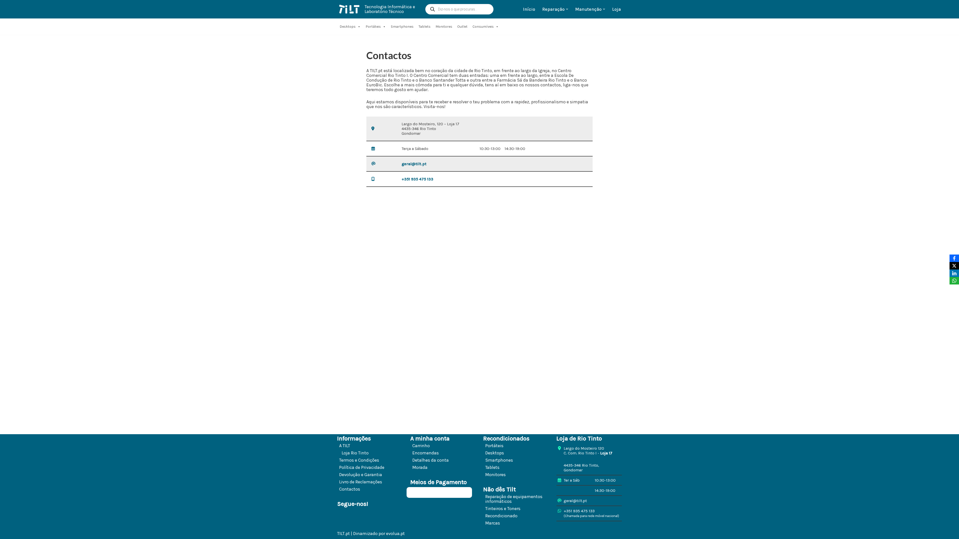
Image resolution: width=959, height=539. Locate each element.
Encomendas (425, 453)
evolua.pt (395, 533)
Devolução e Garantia (360, 474)
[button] (567, 9)
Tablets (425, 26)
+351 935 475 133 (417, 179)
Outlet (462, 26)
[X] (954, 266)
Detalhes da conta (430, 460)
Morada (420, 467)
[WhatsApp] (954, 280)
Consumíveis (483, 26)
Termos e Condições (359, 460)
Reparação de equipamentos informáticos (513, 499)
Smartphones (402, 26)
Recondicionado (501, 516)
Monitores (444, 26)
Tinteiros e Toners (502, 508)
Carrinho (421, 445)
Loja (616, 9)
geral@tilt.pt (414, 163)
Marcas (492, 523)
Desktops (348, 26)
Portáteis (373, 26)
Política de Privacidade (361, 467)
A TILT (344, 445)
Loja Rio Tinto (355, 453)
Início (529, 9)
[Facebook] (954, 258)
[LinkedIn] (954, 273)
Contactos (349, 489)
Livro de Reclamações (360, 482)
